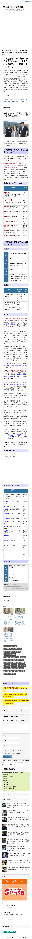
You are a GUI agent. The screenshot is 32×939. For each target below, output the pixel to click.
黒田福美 (12, 674)
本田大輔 (6, 662)
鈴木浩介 (13, 671)
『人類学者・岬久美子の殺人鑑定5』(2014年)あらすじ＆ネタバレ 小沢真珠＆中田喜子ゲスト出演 (8, 637)
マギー (6, 646)
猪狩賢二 (6, 668)
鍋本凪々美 (21, 671)
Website (5, 746)
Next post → (25, 711)
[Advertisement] (16, 31)
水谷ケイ (6, 665)
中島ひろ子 (13, 646)
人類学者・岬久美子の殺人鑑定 (12, 649)
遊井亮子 (6, 671)
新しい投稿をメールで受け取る (13, 753)
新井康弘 (20, 660)
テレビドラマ (18, 101)
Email (4, 741)
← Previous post (8, 711)
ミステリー (25, 101)
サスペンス (11, 101)
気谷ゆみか (21, 662)
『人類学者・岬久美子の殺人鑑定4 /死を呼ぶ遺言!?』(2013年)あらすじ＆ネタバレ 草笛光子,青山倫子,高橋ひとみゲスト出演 (20, 619)
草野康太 (13, 668)
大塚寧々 (6, 660)
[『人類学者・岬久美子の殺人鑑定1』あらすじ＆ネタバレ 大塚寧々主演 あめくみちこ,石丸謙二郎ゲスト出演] (8, 611)
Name (4, 736)
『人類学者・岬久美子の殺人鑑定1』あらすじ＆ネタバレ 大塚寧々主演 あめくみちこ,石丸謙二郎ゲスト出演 (8, 619)
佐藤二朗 (6, 651)
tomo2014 (21, 99)
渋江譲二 (13, 665)
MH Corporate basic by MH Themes (20, 937)
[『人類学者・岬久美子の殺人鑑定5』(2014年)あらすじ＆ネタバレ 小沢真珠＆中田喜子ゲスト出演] (8, 629)
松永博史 (13, 662)
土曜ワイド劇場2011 (9, 654)
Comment (5, 723)
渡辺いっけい (22, 665)
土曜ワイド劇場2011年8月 (11, 657)
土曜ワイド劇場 (15, 651)
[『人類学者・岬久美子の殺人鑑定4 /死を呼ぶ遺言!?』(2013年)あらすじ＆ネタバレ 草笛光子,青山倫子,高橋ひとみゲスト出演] (20, 611)
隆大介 (6, 674)
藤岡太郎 (20, 668)
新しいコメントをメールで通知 (13, 751)
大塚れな (23, 657)
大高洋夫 (13, 660)
